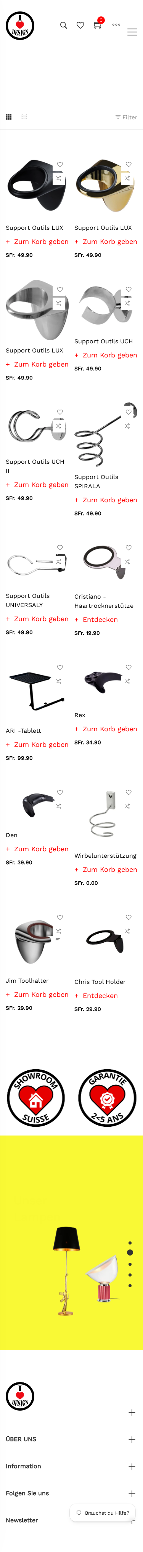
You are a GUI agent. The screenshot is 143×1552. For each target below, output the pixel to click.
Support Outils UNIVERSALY (28, 600)
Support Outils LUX (34, 227)
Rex (79, 715)
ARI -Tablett (23, 730)
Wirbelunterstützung (105, 855)
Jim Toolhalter (27, 980)
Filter (129, 117)
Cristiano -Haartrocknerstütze (103, 601)
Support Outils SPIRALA (96, 481)
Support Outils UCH (103, 341)
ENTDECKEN (37, 1210)
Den (12, 835)
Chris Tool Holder (100, 981)
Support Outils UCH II (35, 466)
